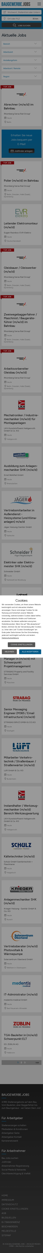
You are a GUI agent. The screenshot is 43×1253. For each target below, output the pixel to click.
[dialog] (21, 626)
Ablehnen (9, 652)
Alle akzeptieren (30, 652)
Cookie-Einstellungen (21, 645)
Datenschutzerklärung (10, 638)
